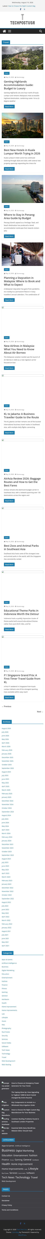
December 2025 (7, 757)
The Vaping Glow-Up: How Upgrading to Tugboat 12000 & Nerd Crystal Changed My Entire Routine (25, 1095)
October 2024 (7, 808)
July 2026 (5, 732)
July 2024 (5, 819)
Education (5, 974)
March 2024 (6, 833)
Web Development (8, 1061)
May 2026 (5, 739)
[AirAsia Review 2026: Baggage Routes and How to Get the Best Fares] (22, 453)
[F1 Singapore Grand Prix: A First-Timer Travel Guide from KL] (22, 649)
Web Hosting (6, 1065)
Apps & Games (7, 959)
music (4, 1021)
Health (4, 1003)
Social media (6, 1043)
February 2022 (7, 924)
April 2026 (5, 743)
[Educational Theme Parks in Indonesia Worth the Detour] (22, 585)
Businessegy (20, 77)
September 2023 (8, 855)
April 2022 (5, 917)
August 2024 (6, 815)
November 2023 (7, 848)
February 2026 (7, 750)
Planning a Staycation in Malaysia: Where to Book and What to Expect (22, 281)
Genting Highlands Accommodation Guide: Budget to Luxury (18, 85)
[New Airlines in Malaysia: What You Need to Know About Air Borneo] (22, 320)
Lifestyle (5, 1017)
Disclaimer (6, 1200)
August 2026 (6, 728)
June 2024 (5, 823)
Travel (7, 73)
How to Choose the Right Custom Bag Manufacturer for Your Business (21, 7)
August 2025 (6, 772)
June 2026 (5, 736)
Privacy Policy (7, 1205)
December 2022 (7, 888)
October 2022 (7, 895)
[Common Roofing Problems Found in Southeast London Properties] (6, 1122)
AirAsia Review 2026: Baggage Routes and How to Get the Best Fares (22, 482)
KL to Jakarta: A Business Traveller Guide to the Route (21, 415)
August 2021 (6, 931)
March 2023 (6, 877)
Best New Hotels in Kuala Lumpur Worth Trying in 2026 (22, 151)
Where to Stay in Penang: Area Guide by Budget (19, 216)
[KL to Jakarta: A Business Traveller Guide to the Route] (22, 388)
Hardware (5, 999)
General (5, 996)
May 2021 (5, 942)
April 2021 (5, 946)
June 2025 (5, 779)
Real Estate (6, 1032)
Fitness (4, 988)
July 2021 (5, 935)
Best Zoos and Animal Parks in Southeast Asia (21, 547)
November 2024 (7, 804)
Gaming (4, 992)
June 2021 (5, 938)
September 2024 (8, 812)
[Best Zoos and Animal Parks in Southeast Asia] (22, 520)
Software (5, 1046)
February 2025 (7, 794)
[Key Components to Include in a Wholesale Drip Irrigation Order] (6, 1103)
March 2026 (6, 746)
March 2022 (6, 920)
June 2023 (5, 866)
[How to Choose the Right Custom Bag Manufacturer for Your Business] (6, 1112)
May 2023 (5, 870)
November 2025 (7, 761)
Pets (3, 1025)
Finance (4, 985)
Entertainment (7, 978)
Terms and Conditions (10, 1210)
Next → (40, 711)
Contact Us (6, 1196)
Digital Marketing (8, 970)
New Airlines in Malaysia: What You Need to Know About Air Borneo (19, 349)
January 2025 (6, 797)
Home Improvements (9, 1010)
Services (5, 1039)
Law (3, 1014)
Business (5, 967)
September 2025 (8, 768)
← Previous (6, 706)
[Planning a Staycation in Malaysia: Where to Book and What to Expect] (22, 254)
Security (5, 1036)
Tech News (6, 1050)
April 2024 (5, 830)
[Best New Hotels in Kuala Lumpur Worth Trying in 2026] (22, 125)
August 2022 (6, 902)
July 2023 (5, 862)
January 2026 (6, 754)
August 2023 (6, 859)
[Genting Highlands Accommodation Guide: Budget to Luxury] (22, 58)
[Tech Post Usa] (4, 31)
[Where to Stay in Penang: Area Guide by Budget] (22, 189)
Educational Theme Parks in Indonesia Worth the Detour (21, 612)
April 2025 (5, 786)
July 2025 (5, 775)
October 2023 (7, 851)
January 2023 (6, 884)
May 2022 (5, 913)
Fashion (4, 981)
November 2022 (7, 891)
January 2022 (6, 928)
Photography (6, 1028)
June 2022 (5, 909)
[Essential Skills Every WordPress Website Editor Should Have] (6, 1131)
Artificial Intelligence (9, 963)
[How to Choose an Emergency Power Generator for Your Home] (6, 1086)
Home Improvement (9, 1007)
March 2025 (6, 790)
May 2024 (5, 826)
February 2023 (7, 880)
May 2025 (5, 783)
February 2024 (7, 837)
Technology (6, 1054)
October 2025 (7, 765)
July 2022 (5, 906)
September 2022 (8, 899)
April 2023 (5, 873)
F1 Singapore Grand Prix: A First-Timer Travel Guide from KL (22, 678)
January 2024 (6, 841)
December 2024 (7, 801)
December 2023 (7, 844)
